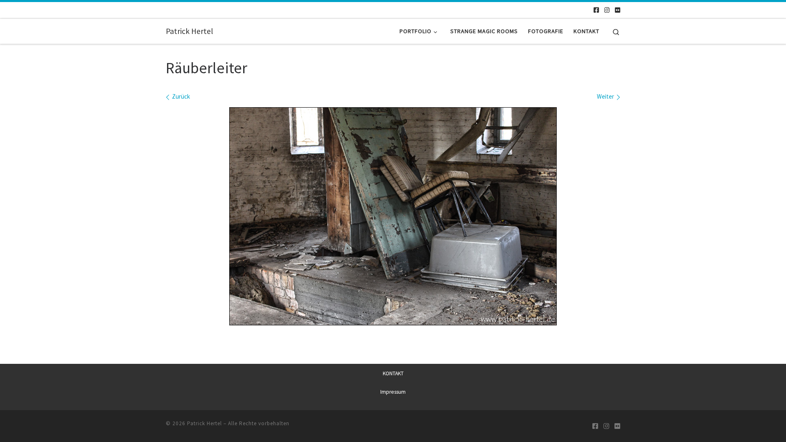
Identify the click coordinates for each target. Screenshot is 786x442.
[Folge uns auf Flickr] (617, 10)
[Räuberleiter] (393, 216)
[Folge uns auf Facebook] (596, 10)
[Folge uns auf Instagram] (607, 10)
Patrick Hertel (204, 423)
